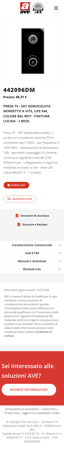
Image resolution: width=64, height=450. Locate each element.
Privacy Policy (12, 413)
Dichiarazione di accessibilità (22, 409)
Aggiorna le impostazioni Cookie (41, 413)
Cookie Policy (49, 409)
